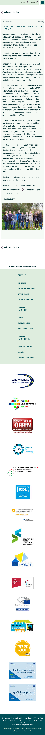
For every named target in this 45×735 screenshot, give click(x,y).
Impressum (22, 283)
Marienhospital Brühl (26, 358)
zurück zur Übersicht (11, 12)
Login (33, 2)
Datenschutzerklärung (26, 288)
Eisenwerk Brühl (24, 323)
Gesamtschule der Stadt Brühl (22, 266)
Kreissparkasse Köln (25, 329)
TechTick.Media (28, 731)
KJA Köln (21, 352)
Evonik (20, 318)
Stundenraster (23, 294)
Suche (23, 2)
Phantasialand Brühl (26, 347)
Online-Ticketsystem (25, 299)
